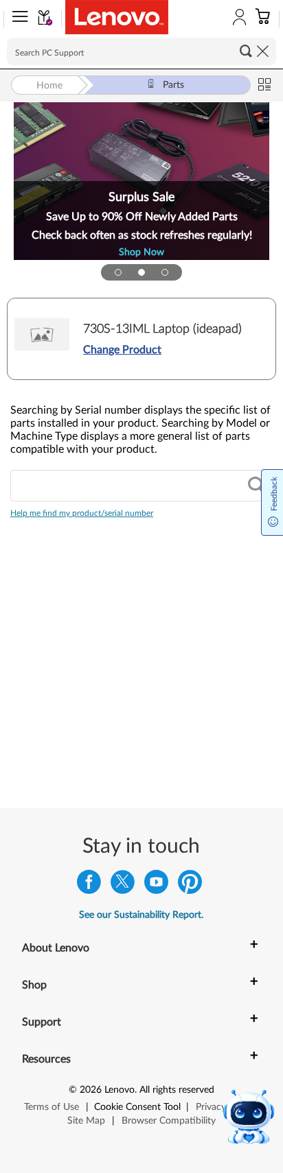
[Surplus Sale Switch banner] (141, 272)
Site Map (86, 1121)
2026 (91, 1090)
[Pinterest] (190, 885)
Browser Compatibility (169, 1121)
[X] (123, 885)
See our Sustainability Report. (141, 915)
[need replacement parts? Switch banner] (164, 272)
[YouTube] (156, 885)
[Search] (256, 486)
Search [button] (246, 51)
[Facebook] (89, 885)
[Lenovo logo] (116, 17)
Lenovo (119, 1090)
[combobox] (141, 485)
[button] (17, 19)
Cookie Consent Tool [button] (137, 1107)
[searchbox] (141, 51)
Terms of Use (51, 1107)
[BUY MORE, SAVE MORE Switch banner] (118, 272)
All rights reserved (176, 1090)
